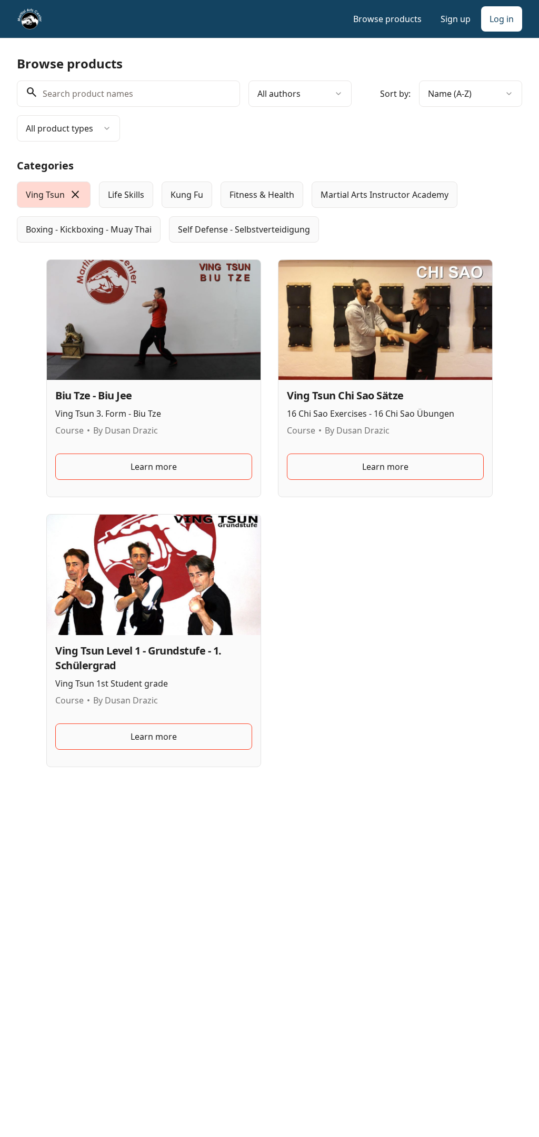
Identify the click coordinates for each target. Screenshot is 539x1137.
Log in (502, 19)
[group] (269, 212)
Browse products (387, 19)
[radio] (54, 195)
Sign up (456, 19)
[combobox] (300, 94)
